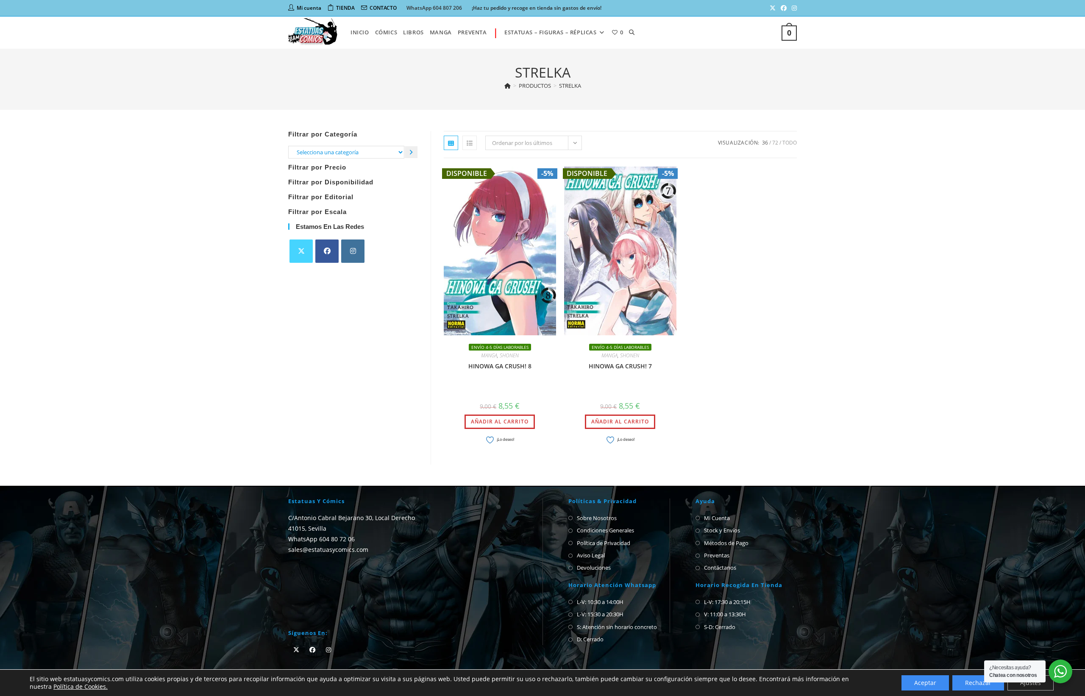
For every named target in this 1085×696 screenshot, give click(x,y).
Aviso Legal (591, 555)
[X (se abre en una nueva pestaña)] (772, 8)
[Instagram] (352, 251)
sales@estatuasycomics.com (328, 550)
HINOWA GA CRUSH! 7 (620, 366)
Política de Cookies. (80, 686)
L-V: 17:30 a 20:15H (727, 602)
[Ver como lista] (469, 143)
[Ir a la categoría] (411, 152)
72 (775, 142)
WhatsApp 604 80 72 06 (321, 539)
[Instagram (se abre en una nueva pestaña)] (793, 8)
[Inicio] (507, 85)
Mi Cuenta (717, 518)
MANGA (489, 355)
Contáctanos (720, 567)
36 (765, 142)
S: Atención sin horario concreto (617, 627)
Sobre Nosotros (597, 518)
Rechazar (978, 683)
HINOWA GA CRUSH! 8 (499, 366)
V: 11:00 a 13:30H (725, 614)
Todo (789, 142)
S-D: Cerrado (719, 627)
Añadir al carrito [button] (500, 421)
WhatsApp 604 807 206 (434, 7)
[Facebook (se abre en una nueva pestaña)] (783, 8)
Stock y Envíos (722, 530)
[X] (301, 251)
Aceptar (925, 683)
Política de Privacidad (603, 543)
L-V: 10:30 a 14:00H (600, 602)
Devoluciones (594, 567)
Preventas (716, 555)
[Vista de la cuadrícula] (451, 143)
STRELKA (570, 85)
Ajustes (1030, 683)
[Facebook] (327, 251)
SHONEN (509, 355)
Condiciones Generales (605, 530)
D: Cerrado (590, 639)
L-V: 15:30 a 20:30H (600, 614)
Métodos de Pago (726, 543)
